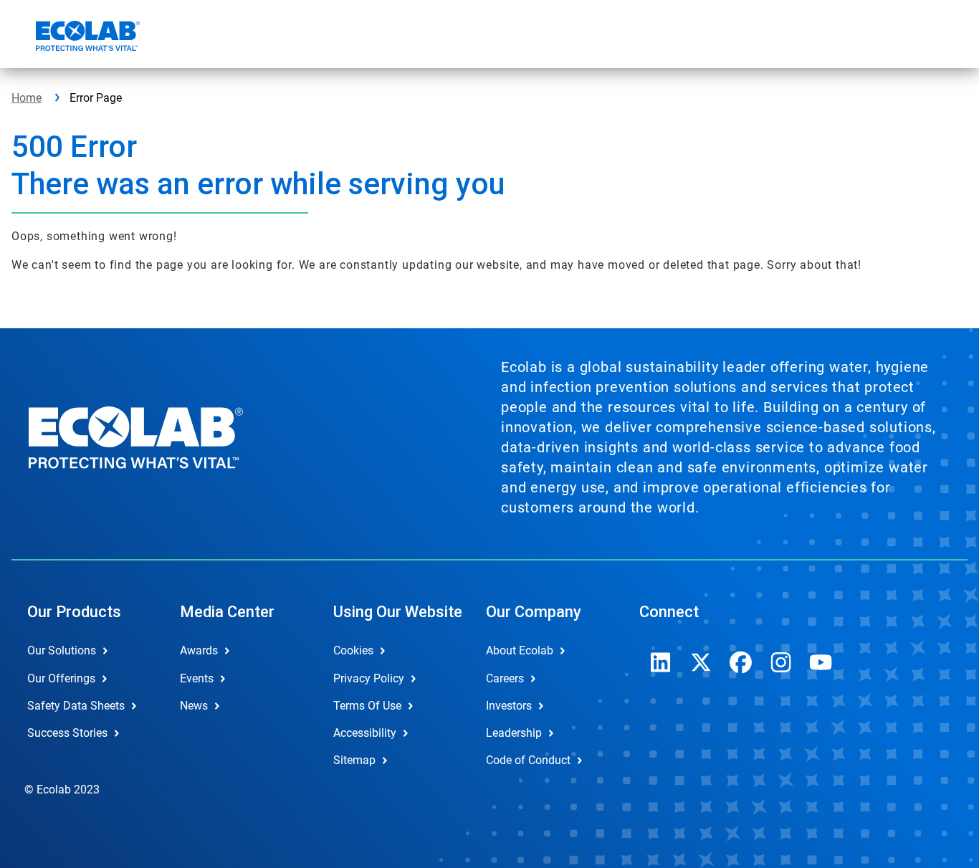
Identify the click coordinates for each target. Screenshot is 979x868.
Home (26, 98)
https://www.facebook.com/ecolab (741, 662)
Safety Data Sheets (76, 705)
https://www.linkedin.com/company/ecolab (660, 662)
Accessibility (364, 733)
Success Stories (67, 733)
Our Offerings (61, 678)
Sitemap (354, 760)
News (194, 705)
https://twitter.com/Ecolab (701, 662)
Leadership (514, 733)
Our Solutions (61, 650)
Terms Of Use (367, 705)
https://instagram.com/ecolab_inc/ (781, 662)
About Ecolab (519, 650)
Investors (509, 705)
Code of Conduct (528, 760)
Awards (199, 650)
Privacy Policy (368, 678)
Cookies (353, 650)
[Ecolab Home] (86, 38)
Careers (505, 678)
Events (197, 678)
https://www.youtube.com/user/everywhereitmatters (821, 662)
